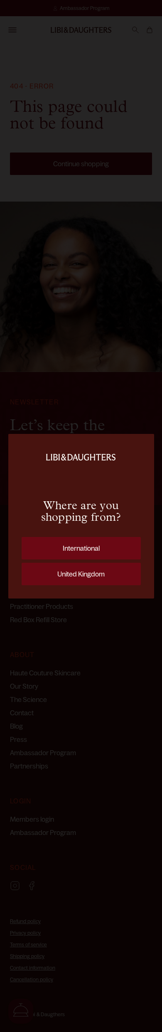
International (81, 548)
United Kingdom (81, 574)
